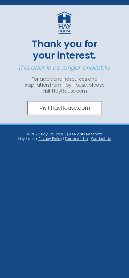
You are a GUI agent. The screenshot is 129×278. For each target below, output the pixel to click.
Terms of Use (76, 138)
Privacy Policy (50, 138)
